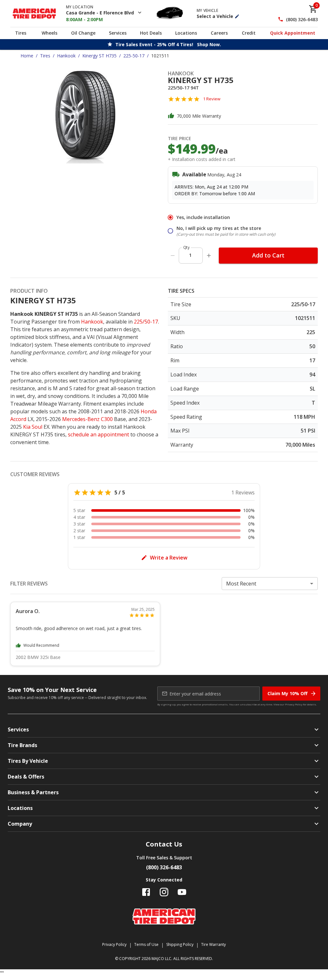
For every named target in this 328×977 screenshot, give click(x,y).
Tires (20, 33)
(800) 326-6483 (302, 19)
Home (26, 56)
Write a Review (168, 557)
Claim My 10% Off (287, 693)
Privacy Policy (293, 704)
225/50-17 (146, 321)
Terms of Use (146, 944)
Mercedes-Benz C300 (87, 419)
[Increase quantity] (209, 255)
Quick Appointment (292, 33)
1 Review (211, 99)
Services (118, 33)
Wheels (49, 33)
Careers (219, 33)
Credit (249, 33)
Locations (186, 33)
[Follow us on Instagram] (164, 892)
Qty (186, 247)
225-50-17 (133, 56)
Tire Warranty (213, 944)
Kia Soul (32, 426)
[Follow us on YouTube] (182, 892)
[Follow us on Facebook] (146, 892)
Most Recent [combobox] (241, 583)
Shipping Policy (179, 944)
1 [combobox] (190, 255)
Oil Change (83, 33)
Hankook (66, 56)
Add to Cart (268, 255)
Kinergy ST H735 (99, 56)
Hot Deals (151, 33)
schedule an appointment (98, 434)
